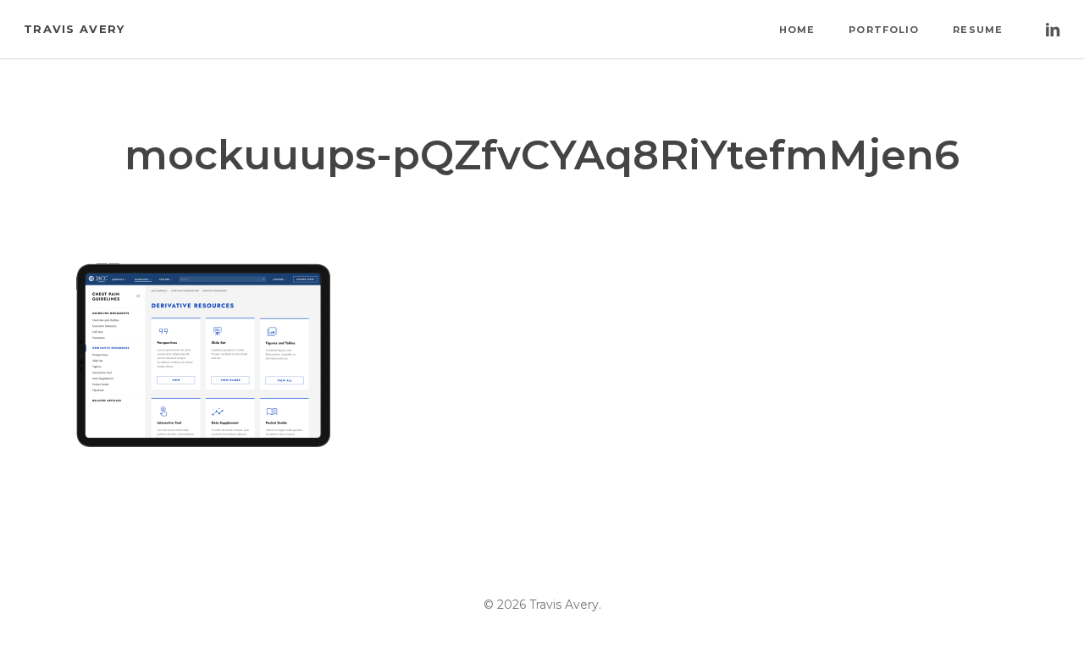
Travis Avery (74, 29)
